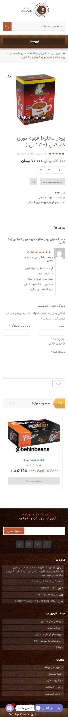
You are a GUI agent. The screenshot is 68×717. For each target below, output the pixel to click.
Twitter (38, 544)
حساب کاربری (53, 628)
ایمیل (61, 326)
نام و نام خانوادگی (19, 326)
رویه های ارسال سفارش (48, 634)
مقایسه (33, 181)
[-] (49, 169)
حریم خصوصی (53, 694)
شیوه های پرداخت (51, 667)
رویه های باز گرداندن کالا (47, 641)
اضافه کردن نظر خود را (25, 154)
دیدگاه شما (58, 352)
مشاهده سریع (24, 450)
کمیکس (31, 202)
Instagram (29, 544)
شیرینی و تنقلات (37, 53)
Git (20, 544)
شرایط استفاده (53, 687)
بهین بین (56, 53)
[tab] (57, 228)
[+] (41, 169)
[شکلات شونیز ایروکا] (34, 437)
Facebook (47, 544)
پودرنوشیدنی (16, 53)
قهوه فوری (42, 202)
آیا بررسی (42, 154)
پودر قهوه (54, 202)
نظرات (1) (59, 228)
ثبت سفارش (54, 674)
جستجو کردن (7, 26)
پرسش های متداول (50, 621)
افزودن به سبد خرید (52, 182)
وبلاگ (58, 648)
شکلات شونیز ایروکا (34, 460)
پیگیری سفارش (53, 681)
